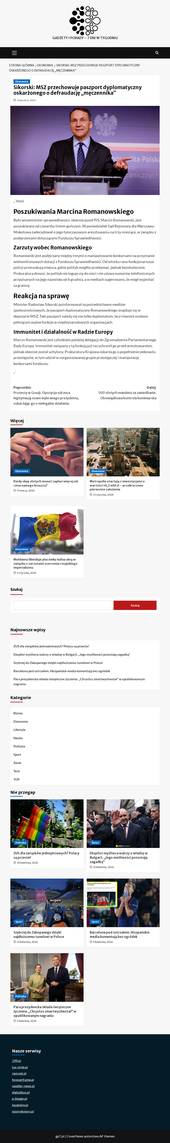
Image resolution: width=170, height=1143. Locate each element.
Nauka (18, 738)
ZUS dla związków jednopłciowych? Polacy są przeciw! (51, 646)
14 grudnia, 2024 (26, 100)
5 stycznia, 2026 (26, 572)
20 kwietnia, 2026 (27, 862)
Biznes (18, 713)
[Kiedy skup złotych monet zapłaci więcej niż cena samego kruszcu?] (47, 452)
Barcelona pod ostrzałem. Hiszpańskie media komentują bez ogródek (61, 671)
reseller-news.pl (23, 1086)
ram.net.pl (19, 1073)
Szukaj (16, 589)
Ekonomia (21, 81)
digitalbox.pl (21, 1092)
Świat (17, 763)
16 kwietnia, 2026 (103, 867)
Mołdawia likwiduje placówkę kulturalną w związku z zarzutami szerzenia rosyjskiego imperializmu (45, 563)
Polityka (19, 746)
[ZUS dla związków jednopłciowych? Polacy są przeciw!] (47, 823)
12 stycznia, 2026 (103, 494)
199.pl (16, 1061)
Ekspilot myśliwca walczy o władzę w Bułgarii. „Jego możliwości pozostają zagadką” (71, 654)
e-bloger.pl (19, 1098)
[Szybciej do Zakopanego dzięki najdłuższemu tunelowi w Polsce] (47, 903)
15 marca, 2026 (26, 490)
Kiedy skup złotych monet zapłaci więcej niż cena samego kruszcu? (45, 483)
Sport (17, 754)
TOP (16, 779)
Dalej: (127, 392)
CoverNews (75, 1136)
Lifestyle (19, 730)
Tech (16, 771)
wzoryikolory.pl (23, 1111)
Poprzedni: (46, 395)
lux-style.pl (20, 1067)
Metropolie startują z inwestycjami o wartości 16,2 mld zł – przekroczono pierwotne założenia (117, 485)
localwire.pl (20, 1105)
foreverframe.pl (23, 1080)
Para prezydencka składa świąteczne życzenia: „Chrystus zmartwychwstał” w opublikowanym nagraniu (79, 681)
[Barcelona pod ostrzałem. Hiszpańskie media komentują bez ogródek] (123, 903)
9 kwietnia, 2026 (103, 941)
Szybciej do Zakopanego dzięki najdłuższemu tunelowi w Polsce (58, 663)
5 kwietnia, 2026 (26, 1020)
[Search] (157, 52)
